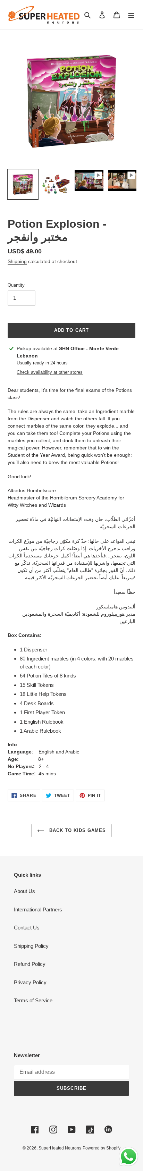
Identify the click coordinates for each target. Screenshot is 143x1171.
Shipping (17, 261)
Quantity (16, 285)
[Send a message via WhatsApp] (129, 1157)
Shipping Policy (31, 946)
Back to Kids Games (77, 830)
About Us (24, 891)
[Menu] (131, 14)
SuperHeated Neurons (60, 1148)
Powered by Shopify (101, 1148)
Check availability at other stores (50, 372)
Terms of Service (33, 1000)
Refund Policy (29, 964)
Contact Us (27, 927)
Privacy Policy (30, 982)
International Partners (38, 909)
